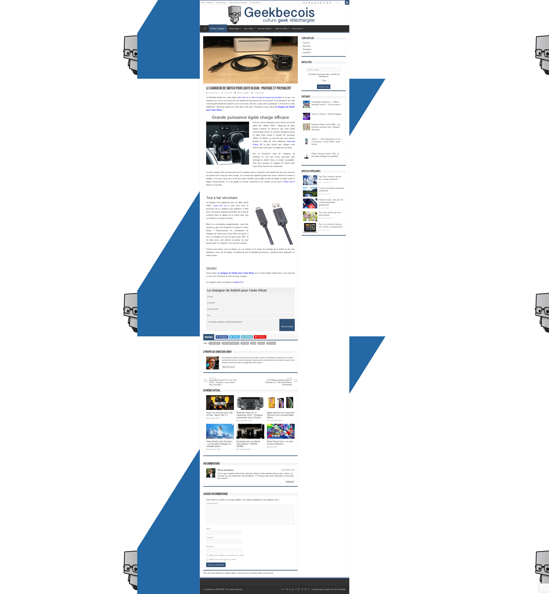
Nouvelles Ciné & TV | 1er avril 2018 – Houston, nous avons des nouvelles (223, 381)
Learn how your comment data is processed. (255, 573)
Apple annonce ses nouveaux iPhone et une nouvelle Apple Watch (281, 415)
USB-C (261, 343)
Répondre (290, 482)
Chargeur (214, 343)
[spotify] (321, 2)
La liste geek (255, 3)
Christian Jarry (213, 93)
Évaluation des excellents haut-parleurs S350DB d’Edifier (248, 443)
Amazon (306, 43)
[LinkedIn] (312, 2)
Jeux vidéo (248, 28)
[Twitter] (309, 2)
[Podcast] (330, 2)
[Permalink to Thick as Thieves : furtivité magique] (306, 116)
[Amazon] (327, 2)
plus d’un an (243, 97)
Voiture (271, 343)
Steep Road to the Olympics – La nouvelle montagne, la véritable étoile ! (219, 443)
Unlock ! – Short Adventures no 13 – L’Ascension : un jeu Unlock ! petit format (327, 141)
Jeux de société (263, 28)
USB (253, 343)
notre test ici (220, 206)
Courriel (210, 537)
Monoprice (307, 49)
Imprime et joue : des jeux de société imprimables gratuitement (331, 202)
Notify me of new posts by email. (222, 559)
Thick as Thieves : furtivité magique (326, 114)
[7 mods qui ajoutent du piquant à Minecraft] (310, 192)
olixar (245, 343)
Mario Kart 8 (289, 182)
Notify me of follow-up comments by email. (226, 555)
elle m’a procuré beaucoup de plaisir (267, 97)
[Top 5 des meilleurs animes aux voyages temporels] (310, 180)
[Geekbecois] (274, 15)
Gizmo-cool (296, 28)
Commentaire (212, 503)
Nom (208, 529)
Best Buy (307, 46)
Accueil (205, 28)
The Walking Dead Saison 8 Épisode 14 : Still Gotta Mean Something (279, 381)
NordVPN (307, 53)
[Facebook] (306, 2)
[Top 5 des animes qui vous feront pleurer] (310, 216)
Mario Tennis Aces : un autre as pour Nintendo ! (280, 442)
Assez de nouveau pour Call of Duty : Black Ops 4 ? (219, 413)
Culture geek (234, 28)
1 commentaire (259, 93)
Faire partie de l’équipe (238, 3)
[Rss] (304, 2)
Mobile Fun (238, 282)
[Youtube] (315, 2)
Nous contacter (207, 3)
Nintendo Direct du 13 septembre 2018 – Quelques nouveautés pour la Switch (249, 415)
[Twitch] (324, 2)
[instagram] (318, 2)
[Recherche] (347, 2)
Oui (324, 80)
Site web (209, 546)
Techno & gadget (217, 28)
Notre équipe (221, 3)
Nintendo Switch (230, 343)
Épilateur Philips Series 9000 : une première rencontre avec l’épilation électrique (326, 127)
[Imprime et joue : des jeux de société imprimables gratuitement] (310, 203)
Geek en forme (281, 28)
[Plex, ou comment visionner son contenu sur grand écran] (310, 228)
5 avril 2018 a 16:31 (288, 470)
